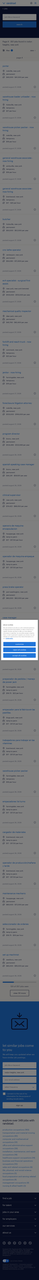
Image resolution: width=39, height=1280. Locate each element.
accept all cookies (19, 655)
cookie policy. (9, 638)
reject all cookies (19, 650)
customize (19, 644)
